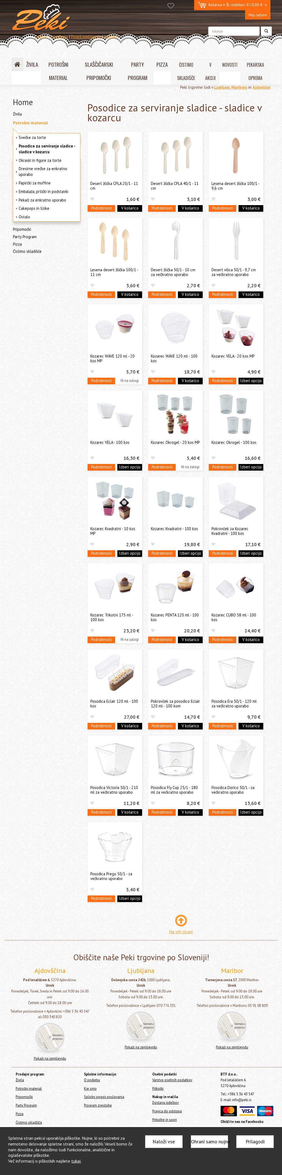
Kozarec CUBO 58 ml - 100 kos (234, 617)
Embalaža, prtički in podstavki (43, 191)
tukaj (76, 1161)
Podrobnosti (101, 208)
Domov (41, 36)
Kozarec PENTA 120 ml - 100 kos (175, 617)
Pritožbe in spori (164, 1119)
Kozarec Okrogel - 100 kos (234, 442)
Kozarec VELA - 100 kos (109, 442)
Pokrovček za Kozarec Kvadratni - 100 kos (230, 531)
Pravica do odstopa (167, 1111)
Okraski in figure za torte (40, 160)
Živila (17, 114)
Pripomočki (22, 229)
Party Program (25, 236)
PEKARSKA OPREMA (255, 71)
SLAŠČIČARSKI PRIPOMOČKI (99, 71)
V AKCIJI (210, 71)
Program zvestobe (98, 1105)
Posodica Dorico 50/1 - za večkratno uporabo (233, 790)
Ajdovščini (261, 87)
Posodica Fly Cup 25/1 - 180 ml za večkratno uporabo (174, 790)
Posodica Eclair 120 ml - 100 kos (114, 704)
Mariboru (239, 87)
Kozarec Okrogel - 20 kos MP (175, 442)
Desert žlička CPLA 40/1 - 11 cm (175, 186)
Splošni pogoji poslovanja (104, 1096)
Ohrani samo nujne (209, 1141)
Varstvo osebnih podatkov (172, 1080)
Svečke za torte (32, 137)
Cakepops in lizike (34, 208)
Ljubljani (222, 87)
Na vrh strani (181, 931)
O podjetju (59, 36)
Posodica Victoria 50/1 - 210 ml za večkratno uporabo (114, 790)
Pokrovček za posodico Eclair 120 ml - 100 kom (175, 704)
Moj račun (257, 14)
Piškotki (158, 1088)
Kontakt (111, 36)
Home (23, 102)
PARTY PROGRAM (137, 71)
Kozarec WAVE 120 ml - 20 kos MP (112, 358)
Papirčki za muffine (35, 183)
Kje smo (90, 1088)
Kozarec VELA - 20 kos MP (233, 356)
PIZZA (162, 64)
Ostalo (24, 216)
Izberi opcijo (251, 380)
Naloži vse (164, 1141)
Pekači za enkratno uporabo (42, 200)
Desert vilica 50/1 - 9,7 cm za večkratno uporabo (234, 272)
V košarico (130, 208)
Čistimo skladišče (27, 251)
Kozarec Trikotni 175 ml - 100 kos (111, 617)
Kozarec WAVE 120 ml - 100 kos (174, 358)
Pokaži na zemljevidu (50, 1058)
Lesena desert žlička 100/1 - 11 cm (114, 272)
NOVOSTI (229, 64)
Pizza (17, 244)
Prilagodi (255, 1141)
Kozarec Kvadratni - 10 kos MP (112, 531)
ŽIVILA (32, 64)
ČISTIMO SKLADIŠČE (186, 71)
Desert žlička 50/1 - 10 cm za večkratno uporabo (173, 272)
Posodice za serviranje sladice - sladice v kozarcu (47, 148)
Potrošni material (30, 122)
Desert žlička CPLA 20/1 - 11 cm (114, 186)
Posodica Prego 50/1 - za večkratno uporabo (111, 876)
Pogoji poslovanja (86, 36)
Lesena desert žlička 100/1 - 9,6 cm (235, 186)
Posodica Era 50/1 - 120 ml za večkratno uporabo (234, 704)
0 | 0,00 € (236, 4)
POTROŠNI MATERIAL (58, 71)
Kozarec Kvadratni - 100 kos (174, 528)
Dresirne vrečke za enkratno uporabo (43, 171)
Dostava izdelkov (165, 1102)
